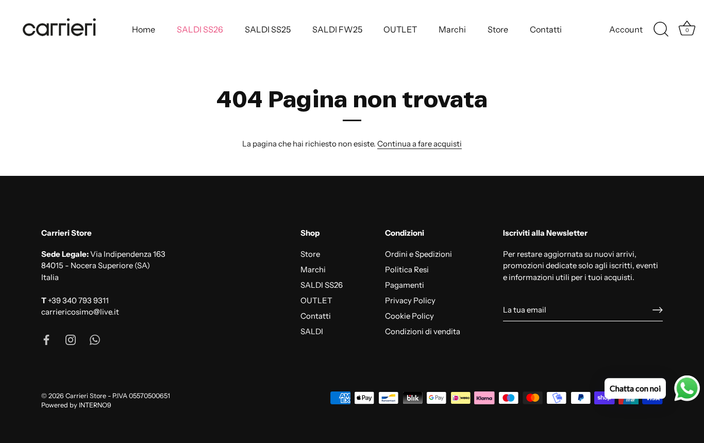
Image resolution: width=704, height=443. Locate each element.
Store (498, 29)
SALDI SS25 (268, 29)
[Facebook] (46, 339)
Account (626, 29)
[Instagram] (70, 339)
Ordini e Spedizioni (418, 254)
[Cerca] (660, 29)
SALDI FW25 (337, 29)
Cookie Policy (409, 316)
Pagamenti (404, 285)
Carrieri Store (85, 396)
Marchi (452, 29)
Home (143, 29)
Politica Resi (407, 269)
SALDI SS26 (200, 29)
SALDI (311, 331)
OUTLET (400, 29)
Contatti (546, 29)
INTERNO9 (95, 405)
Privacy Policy (410, 300)
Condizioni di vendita (422, 331)
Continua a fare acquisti (419, 144)
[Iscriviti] (657, 310)
